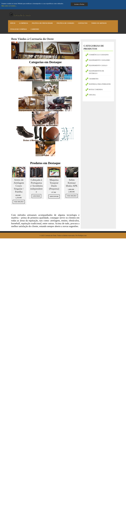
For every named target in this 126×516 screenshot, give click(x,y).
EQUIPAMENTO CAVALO (98, 65)
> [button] (77, 49)
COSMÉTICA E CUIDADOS (98, 55)
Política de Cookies (65, 23)
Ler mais (36, 196)
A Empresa (23, 23)
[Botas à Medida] (45, 133)
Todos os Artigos (99, 23)
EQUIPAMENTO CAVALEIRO (99, 60)
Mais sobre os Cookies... (9, 6)
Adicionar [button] (54, 196)
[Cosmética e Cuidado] (31, 74)
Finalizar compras (18, 29)
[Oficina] (45, 148)
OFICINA (92, 95)
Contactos (83, 23)
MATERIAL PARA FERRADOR (100, 84)
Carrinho (35, 29)
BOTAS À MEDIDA (96, 89)
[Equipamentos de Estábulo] (31, 104)
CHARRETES (93, 79)
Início (12, 23)
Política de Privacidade (42, 23)
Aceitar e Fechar (79, 4)
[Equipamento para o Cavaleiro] (58, 74)
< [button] (13, 49)
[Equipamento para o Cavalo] (45, 89)
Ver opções (19, 202)
